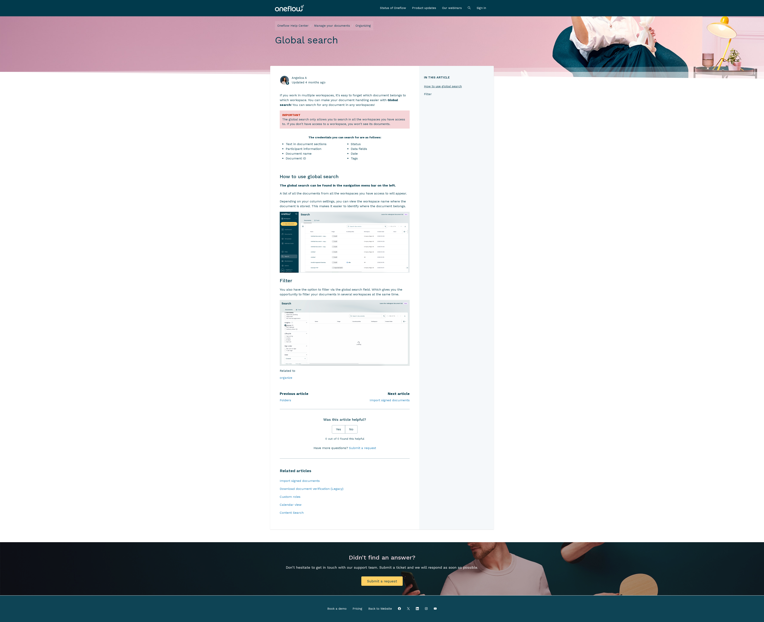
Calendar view (290, 505)
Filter (428, 94)
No (351, 429)
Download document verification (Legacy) (311, 489)
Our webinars (452, 8)
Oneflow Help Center (293, 25)
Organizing (363, 25)
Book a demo (337, 608)
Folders (285, 400)
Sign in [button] (481, 8)
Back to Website (380, 608)
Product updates (424, 8)
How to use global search (443, 86)
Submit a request (362, 448)
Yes (338, 429)
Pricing (357, 608)
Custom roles (290, 497)
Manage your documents (332, 25)
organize (286, 378)
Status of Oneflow (393, 8)
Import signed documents (390, 400)
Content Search (292, 513)
